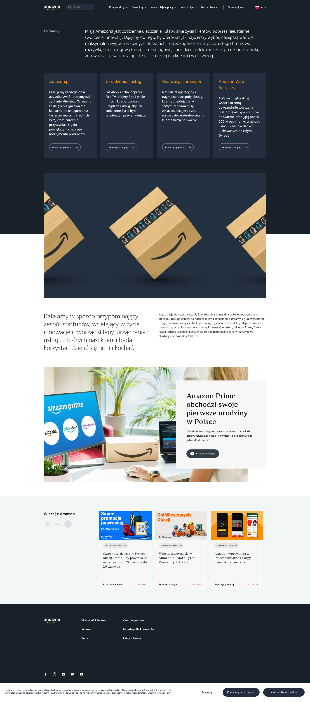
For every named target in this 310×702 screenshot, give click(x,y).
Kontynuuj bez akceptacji (241, 692)
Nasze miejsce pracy (162, 7)
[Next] (68, 524)
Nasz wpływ (187, 7)
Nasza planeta (209, 7)
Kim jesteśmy (117, 7)
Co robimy (137, 7)
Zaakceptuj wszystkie (284, 692)
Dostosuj (207, 692)
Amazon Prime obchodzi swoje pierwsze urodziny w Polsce (217, 408)
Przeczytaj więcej (205, 453)
